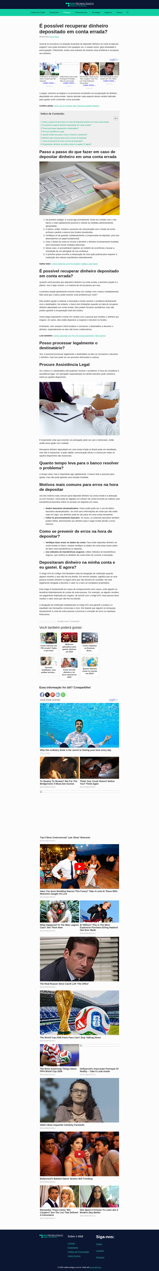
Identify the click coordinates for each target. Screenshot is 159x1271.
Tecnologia (96, 12)
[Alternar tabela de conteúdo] (114, 118)
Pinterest (100, 1257)
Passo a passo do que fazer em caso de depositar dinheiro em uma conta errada (75, 122)
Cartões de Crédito (38, 12)
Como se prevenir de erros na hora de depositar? (62, 141)
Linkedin (100, 1251)
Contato (71, 1243)
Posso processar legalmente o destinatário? (60, 128)
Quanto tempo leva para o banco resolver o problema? (64, 135)
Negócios (108, 12)
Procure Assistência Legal (53, 131)
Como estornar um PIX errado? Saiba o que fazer (75, 264)
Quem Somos (74, 1256)
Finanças (67, 12)
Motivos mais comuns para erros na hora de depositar (64, 138)
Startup (119, 12)
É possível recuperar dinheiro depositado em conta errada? (66, 125)
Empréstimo (54, 12)
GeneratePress (95, 1267)
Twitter (99, 1244)
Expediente (73, 1248)
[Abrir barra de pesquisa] (127, 12)
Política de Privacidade (78, 1252)
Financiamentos (81, 12)
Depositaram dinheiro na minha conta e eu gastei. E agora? (66, 144)
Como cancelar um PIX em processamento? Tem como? (79, 336)
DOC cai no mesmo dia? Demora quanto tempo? (76, 106)
